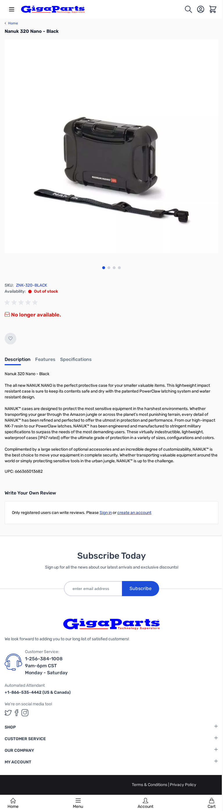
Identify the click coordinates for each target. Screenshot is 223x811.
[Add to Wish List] (10, 338)
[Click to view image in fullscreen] (111, 146)
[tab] (17, 361)
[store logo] (53, 9)
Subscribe (141, 588)
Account (145, 806)
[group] (22, 302)
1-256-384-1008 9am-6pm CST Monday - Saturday (46, 665)
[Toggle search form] (188, 9)
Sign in (106, 512)
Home (13, 806)
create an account (134, 512)
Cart (211, 806)
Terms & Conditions (150, 784)
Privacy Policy (183, 784)
